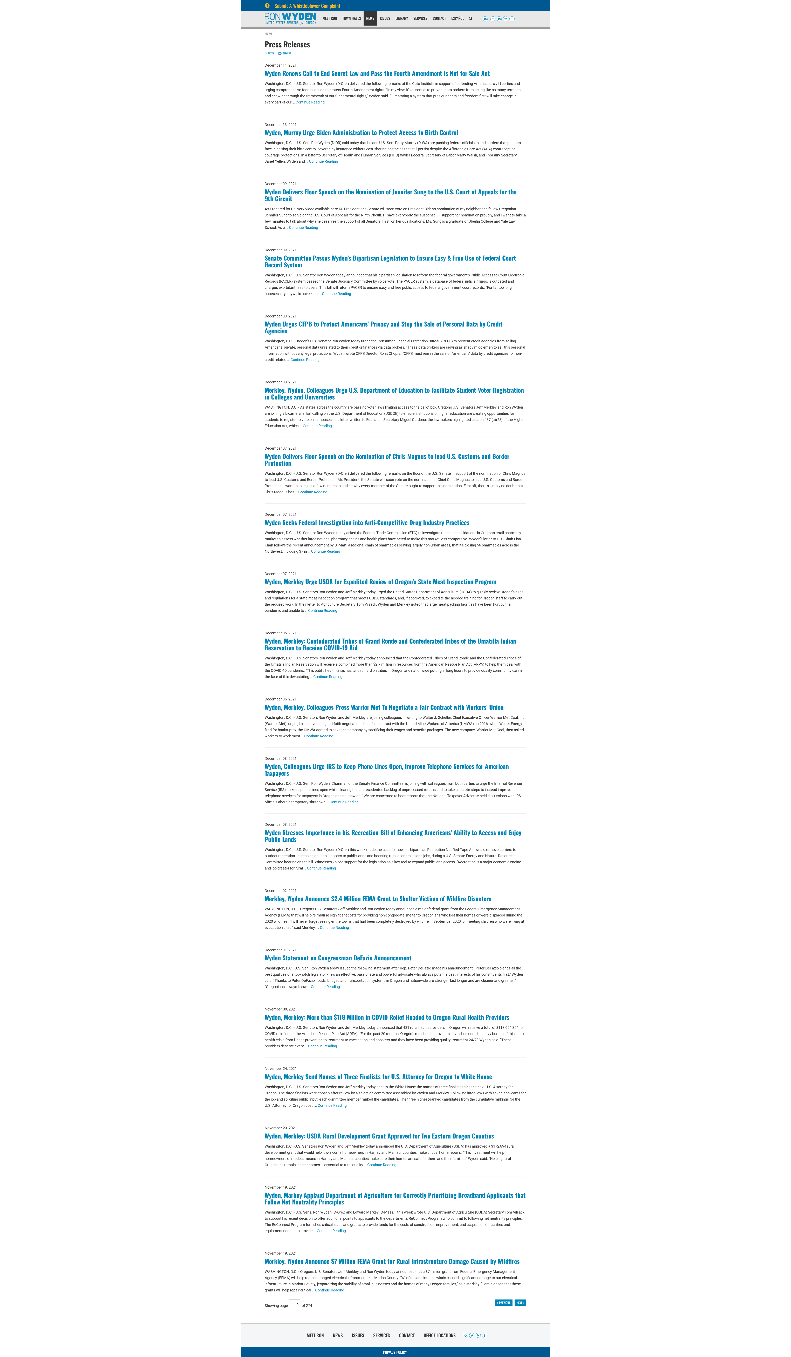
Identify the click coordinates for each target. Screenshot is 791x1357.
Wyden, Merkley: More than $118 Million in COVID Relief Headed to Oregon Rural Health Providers (387, 1017)
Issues (385, 18)
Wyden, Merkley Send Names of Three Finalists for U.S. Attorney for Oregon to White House (378, 1076)
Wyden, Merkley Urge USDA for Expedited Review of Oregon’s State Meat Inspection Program (380, 581)
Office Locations (440, 1335)
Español (457, 18)
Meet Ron (330, 18)
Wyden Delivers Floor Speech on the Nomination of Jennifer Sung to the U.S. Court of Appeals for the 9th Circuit (391, 195)
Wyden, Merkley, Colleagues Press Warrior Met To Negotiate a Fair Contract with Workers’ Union (384, 707)
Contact (439, 18)
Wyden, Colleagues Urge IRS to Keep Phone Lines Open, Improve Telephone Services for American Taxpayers (387, 769)
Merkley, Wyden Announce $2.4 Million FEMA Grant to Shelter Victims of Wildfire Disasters (378, 898)
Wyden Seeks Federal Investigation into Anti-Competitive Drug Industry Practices (367, 522)
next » (520, 1302)
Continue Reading (310, 102)
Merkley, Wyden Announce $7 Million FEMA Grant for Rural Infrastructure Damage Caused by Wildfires (392, 1261)
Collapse (286, 53)
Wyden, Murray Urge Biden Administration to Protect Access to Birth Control (361, 132)
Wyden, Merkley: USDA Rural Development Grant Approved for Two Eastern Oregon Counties (379, 1135)
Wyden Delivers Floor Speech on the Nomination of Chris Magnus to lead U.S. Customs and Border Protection (387, 459)
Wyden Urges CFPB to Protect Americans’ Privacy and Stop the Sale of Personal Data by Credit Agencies (384, 327)
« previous (503, 1302)
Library (402, 18)
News (370, 18)
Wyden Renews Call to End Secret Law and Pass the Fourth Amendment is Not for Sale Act (377, 73)
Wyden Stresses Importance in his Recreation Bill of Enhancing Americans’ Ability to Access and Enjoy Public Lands (393, 836)
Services (420, 18)
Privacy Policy (395, 1352)
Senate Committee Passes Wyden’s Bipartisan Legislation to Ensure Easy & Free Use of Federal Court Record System (390, 261)
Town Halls (351, 18)
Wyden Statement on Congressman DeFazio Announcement (338, 957)
